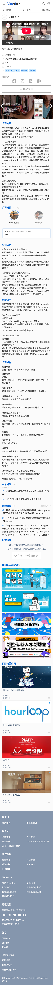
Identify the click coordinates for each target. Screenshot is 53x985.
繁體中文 (6, 938)
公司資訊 (7, 9)
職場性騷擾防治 (33, 891)
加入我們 (6, 887)
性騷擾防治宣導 (9, 891)
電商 (7, 70)
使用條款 (6, 960)
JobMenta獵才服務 (11, 845)
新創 (17, 70)
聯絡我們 (30, 882)
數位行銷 (24, 70)
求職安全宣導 (8, 955)
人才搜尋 (30, 837)
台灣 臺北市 (10, 55)
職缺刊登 (6, 837)
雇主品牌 (6, 841)
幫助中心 (30, 887)
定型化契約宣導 (9, 969)
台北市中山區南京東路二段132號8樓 (20, 59)
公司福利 (26, 9)
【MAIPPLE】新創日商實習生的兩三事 (24, 498)
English (5, 942)
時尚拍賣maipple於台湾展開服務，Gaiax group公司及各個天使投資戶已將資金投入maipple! (26, 512)
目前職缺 (46, 9)
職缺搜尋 (6, 822)
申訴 (39, 887)
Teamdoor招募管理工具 (37, 841)
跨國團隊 (32, 70)
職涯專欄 (6, 864)
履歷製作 (6, 860)
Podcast (6, 868)
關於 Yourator (8, 882)
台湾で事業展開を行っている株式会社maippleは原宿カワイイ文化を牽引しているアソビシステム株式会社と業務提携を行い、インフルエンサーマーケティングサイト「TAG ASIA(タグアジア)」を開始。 (26, 530)
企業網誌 (30, 864)
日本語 (5, 947)
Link (4, 667)
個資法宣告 (7, 964)
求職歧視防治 (8, 895)
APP (12, 70)
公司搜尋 (30, 860)
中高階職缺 (31, 822)
